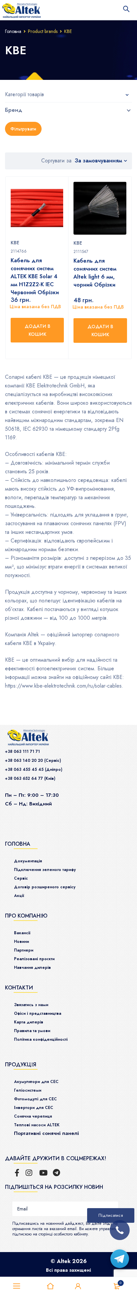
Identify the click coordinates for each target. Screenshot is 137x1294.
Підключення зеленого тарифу (45, 870)
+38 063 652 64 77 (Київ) (30, 778)
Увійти (78, 1286)
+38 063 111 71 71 (22, 752)
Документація (28, 861)
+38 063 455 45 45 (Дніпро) (33, 769)
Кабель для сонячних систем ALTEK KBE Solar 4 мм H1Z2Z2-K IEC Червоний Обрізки (35, 276)
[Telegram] (119, 1258)
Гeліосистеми (27, 1090)
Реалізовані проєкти (34, 959)
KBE (15, 242)
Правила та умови (32, 1031)
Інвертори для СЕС (33, 1108)
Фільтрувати (23, 128)
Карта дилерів (28, 1022)
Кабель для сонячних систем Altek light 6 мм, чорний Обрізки (94, 273)
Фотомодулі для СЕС (35, 1099)
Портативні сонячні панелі (46, 1133)
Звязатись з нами (31, 1005)
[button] (37, 330)
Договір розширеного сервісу (44, 887)
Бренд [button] (13, 110)
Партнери (23, 950)
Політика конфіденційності (41, 1039)
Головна (13, 31)
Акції (19, 896)
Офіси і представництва (37, 1013)
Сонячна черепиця (33, 1116)
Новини (21, 942)
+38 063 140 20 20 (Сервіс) (33, 760)
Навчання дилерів (32, 967)
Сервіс (21, 878)
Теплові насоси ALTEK (37, 1125)
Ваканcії (22, 933)
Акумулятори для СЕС (36, 1082)
